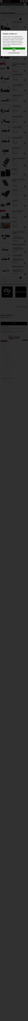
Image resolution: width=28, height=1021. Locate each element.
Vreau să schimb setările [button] (14, 52)
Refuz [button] (14, 50)
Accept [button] (14, 48)
